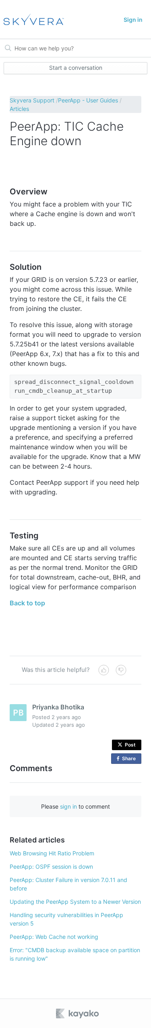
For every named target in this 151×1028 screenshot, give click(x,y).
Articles (19, 108)
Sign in (133, 19)
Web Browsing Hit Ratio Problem (52, 853)
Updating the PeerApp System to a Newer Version (75, 901)
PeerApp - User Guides (88, 100)
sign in (68, 806)
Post (130, 745)
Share (130, 759)
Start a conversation (75, 67)
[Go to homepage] (32, 19)
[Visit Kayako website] (78, 1013)
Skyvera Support (32, 100)
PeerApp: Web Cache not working (54, 936)
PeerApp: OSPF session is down (51, 866)
